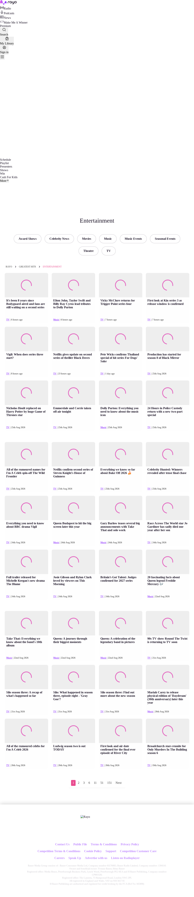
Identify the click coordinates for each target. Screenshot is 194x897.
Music (108, 238)
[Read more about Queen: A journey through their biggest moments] (73, 623)
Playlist (4, 163)
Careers (59, 858)
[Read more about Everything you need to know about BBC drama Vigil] (26, 508)
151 (109, 782)
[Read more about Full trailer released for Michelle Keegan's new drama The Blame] (26, 562)
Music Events (133, 238)
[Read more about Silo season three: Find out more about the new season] (120, 677)
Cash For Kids (8, 177)
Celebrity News (59, 238)
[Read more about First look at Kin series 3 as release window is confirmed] (167, 285)
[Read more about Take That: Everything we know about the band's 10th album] (26, 623)
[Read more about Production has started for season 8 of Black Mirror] (167, 339)
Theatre (88, 250)
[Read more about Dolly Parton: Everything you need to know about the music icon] (120, 392)
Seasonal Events (165, 238)
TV (108, 250)
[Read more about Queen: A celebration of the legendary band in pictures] (120, 623)
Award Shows (28, 238)
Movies (86, 238)
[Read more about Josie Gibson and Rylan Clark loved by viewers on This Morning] (73, 562)
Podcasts (9, 13)
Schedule (5, 159)
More (3, 180)
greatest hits (27, 266)
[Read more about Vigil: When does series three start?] (26, 339)
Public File (80, 844)
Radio (7, 8)
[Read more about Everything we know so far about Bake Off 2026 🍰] (120, 454)
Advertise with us (96, 858)
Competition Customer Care (138, 851)
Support (111, 851)
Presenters (6, 166)
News (7, 17)
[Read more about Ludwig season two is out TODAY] (73, 731)
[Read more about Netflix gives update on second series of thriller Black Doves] (73, 339)
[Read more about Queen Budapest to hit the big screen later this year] (73, 508)
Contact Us (62, 844)
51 (101, 782)
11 (95, 782)
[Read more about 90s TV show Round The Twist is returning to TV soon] (167, 623)
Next (118, 782)
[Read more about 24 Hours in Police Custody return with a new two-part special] (167, 392)
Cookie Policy (93, 851)
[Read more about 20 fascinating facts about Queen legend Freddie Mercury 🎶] (167, 562)
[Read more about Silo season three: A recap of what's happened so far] (26, 677)
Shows (4, 170)
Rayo (9, 266)
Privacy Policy (130, 844)
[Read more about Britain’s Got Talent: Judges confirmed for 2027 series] (120, 562)
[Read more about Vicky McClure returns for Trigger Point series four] (120, 285)
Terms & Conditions (104, 844)
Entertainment (52, 266)
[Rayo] (85, 817)
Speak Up (74, 858)
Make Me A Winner (15, 22)
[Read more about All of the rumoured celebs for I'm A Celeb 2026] (26, 731)
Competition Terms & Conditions (59, 851)
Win (2, 173)
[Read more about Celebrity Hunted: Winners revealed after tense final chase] (167, 454)
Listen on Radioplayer (125, 858)
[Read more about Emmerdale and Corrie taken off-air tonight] (73, 392)
